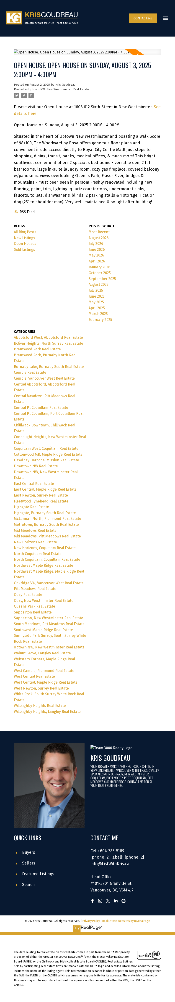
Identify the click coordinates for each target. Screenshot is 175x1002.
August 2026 (99, 238)
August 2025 (98, 284)
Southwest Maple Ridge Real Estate (43, 630)
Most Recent (99, 232)
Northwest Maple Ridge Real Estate (43, 565)
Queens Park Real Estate (34, 606)
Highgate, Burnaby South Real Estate (45, 513)
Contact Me (143, 18)
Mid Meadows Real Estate (35, 530)
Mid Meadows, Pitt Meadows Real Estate (47, 536)
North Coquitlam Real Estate (38, 554)
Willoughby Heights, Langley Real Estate (47, 711)
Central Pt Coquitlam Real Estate (41, 407)
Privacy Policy (91, 921)
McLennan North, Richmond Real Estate (47, 518)
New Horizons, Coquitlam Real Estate (45, 548)
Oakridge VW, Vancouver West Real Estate (49, 583)
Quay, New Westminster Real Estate (43, 600)
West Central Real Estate (34, 676)
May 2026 (96, 255)
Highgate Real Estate (31, 507)
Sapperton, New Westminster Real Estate (48, 618)
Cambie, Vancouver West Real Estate (44, 378)
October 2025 (100, 273)
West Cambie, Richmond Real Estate (44, 671)
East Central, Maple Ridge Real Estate (45, 489)
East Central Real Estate (34, 483)
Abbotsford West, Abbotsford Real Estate (48, 337)
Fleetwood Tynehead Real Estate (41, 501)
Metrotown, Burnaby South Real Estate (46, 524)
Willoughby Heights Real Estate (40, 705)
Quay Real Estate (28, 594)
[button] (143, 18)
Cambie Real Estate (30, 372)
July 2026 (96, 243)
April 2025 (97, 308)
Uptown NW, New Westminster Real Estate (58, 89)
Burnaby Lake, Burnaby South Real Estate (49, 367)
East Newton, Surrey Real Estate (41, 495)
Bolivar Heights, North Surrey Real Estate (48, 343)
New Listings (24, 238)
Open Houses (25, 243)
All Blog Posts (25, 232)
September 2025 (102, 279)
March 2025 (98, 314)
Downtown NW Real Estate (36, 466)
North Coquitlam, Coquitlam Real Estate (47, 559)
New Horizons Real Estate (35, 542)
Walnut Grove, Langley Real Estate (42, 653)
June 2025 (97, 296)
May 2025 (96, 302)
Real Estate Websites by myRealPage (126, 921)
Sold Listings (24, 249)
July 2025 (96, 290)
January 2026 (99, 267)
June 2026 (97, 249)
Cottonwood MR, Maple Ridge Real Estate (48, 454)
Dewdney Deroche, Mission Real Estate (46, 460)
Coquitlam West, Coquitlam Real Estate (46, 448)
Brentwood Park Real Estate (37, 349)
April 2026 (97, 261)
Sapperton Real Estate (33, 612)
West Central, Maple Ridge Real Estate (45, 682)
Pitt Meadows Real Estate (35, 589)
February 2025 (100, 319)
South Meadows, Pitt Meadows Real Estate (49, 624)
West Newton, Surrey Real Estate (41, 688)
